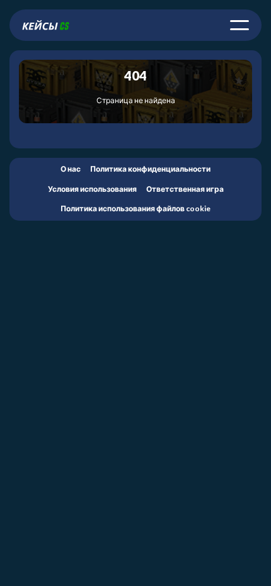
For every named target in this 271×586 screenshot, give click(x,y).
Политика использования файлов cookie (135, 208)
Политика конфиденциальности (150, 169)
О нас (71, 169)
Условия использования (92, 189)
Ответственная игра (185, 189)
